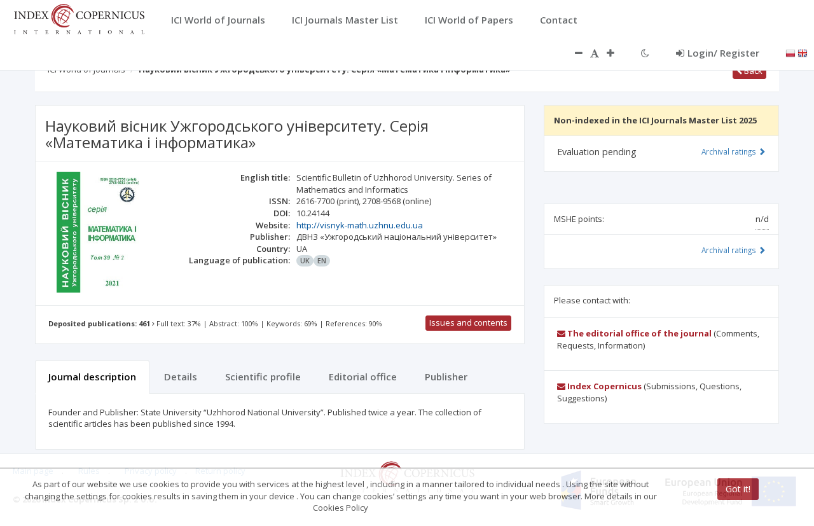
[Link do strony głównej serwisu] (79, 18)
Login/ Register (723, 52)
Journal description (92, 376)
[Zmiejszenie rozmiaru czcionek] (572, 52)
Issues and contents (468, 322)
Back (752, 70)
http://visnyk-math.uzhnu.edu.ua (359, 225)
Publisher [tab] (446, 376)
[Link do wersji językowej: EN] (802, 52)
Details (180, 376)
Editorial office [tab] (363, 376)
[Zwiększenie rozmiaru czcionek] (617, 52)
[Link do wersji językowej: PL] (790, 52)
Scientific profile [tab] (263, 376)
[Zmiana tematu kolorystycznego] (645, 52)
